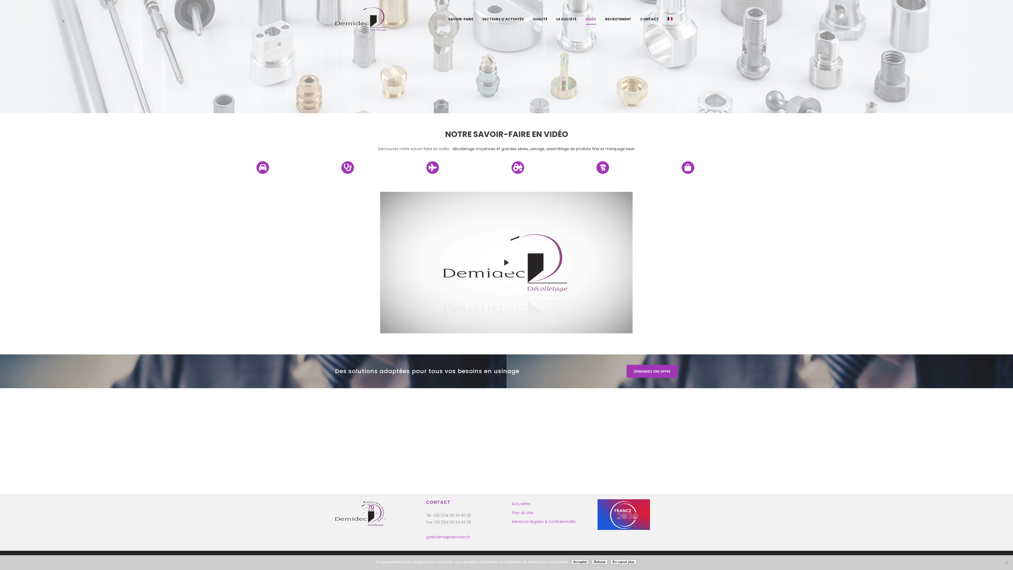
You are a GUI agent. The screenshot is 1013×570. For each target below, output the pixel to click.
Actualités (521, 503)
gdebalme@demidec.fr (448, 537)
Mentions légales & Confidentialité (544, 521)
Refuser (600, 562)
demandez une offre (652, 371)
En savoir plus (623, 562)
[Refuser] (1006, 562)
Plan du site (522, 512)
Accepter (580, 562)
